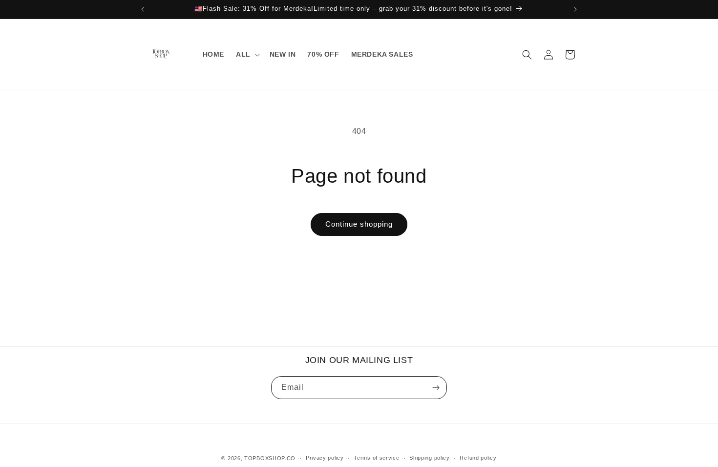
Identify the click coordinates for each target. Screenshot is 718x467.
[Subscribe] (435, 387)
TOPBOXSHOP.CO (270, 458)
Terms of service (376, 458)
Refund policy (478, 458)
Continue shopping (359, 224)
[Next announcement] (575, 9)
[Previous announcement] (142, 9)
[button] (247, 54)
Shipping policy (429, 458)
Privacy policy (325, 458)
